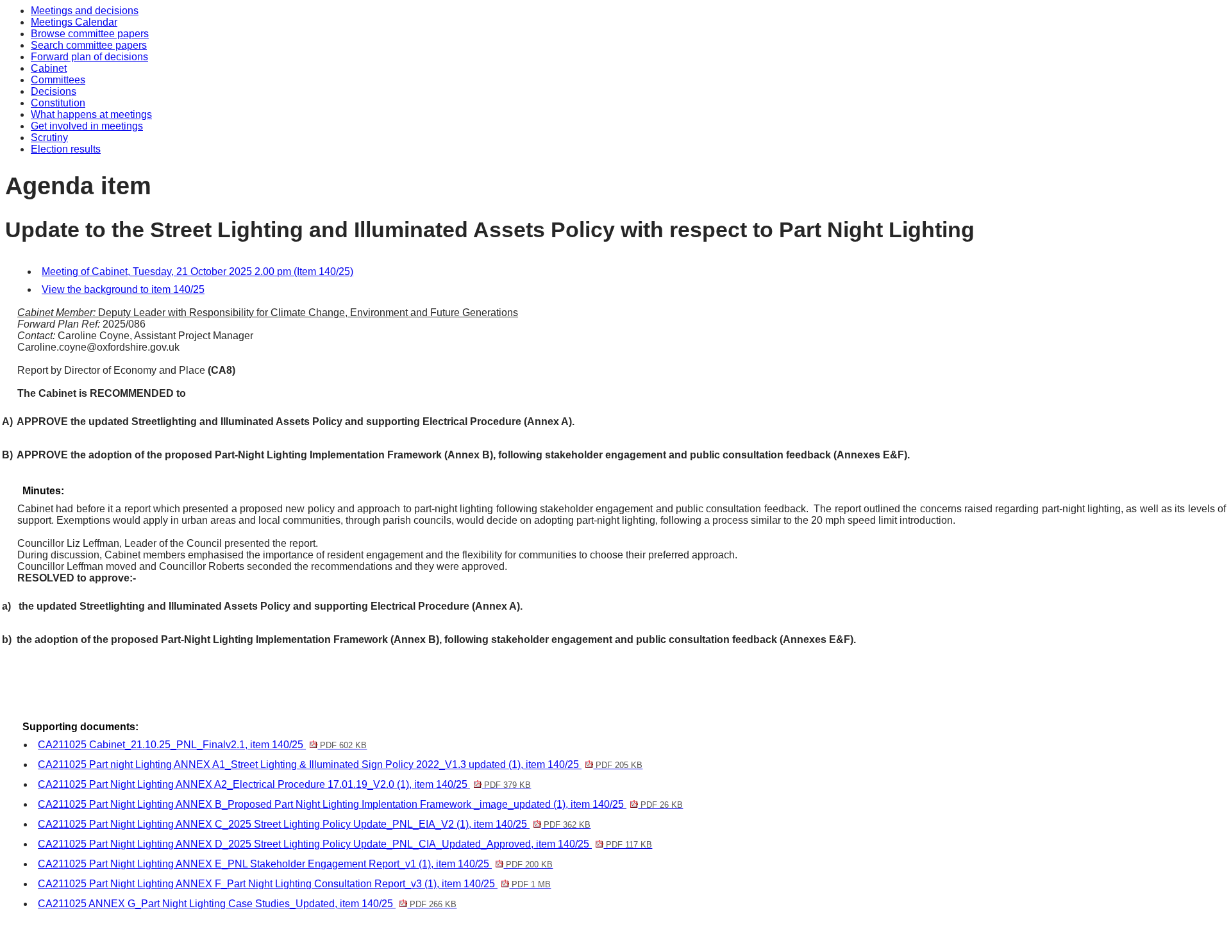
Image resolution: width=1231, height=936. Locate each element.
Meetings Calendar (74, 22)
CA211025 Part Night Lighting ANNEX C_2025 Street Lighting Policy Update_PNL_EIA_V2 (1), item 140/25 (314, 824)
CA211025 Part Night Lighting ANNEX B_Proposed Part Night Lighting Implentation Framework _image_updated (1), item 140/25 (360, 804)
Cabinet (49, 68)
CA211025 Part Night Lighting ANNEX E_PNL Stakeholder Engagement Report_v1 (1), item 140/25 (295, 863)
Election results (66, 149)
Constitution (58, 102)
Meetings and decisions (84, 10)
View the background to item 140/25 (123, 289)
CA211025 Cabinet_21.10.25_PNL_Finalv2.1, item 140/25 (202, 744)
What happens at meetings (91, 114)
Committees (58, 79)
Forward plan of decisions (89, 56)
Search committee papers (89, 45)
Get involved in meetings (87, 126)
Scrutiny (49, 137)
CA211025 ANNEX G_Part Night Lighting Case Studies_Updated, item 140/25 (247, 903)
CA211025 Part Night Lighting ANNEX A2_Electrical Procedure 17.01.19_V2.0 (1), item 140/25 (284, 784)
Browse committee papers (90, 33)
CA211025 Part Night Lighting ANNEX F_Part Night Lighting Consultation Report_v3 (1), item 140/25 (294, 883)
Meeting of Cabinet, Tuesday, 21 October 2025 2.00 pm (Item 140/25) (197, 271)
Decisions (53, 91)
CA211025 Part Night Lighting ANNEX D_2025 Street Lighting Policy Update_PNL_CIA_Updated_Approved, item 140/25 (345, 844)
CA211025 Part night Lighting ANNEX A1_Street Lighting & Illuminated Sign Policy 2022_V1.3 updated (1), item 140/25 (340, 764)
